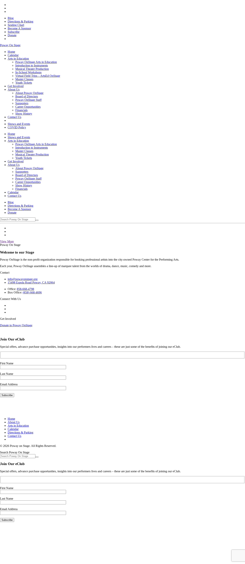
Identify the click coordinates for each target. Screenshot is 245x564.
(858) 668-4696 (32, 292)
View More (7, 241)
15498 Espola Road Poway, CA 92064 (31, 282)
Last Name (6, 373)
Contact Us (14, 436)
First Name (6, 363)
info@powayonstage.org (23, 279)
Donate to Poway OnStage (16, 325)
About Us (14, 422)
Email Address (9, 384)
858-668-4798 (25, 289)
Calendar (13, 429)
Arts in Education (18, 425)
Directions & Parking (20, 432)
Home (11, 418)
